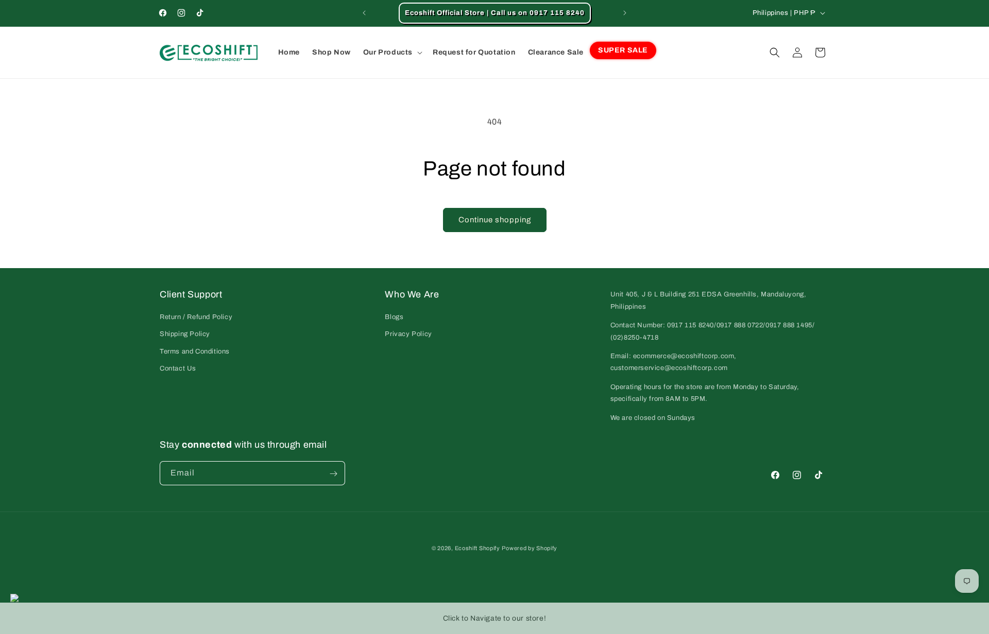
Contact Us (178, 368)
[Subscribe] (333, 474)
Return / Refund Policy (196, 316)
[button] (392, 52)
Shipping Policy (185, 334)
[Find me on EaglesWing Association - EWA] (9, 599)
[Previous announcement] (364, 13)
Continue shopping (494, 220)
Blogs (394, 316)
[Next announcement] (624, 13)
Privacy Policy (408, 334)
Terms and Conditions (195, 351)
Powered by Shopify (529, 548)
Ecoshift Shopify (477, 548)
